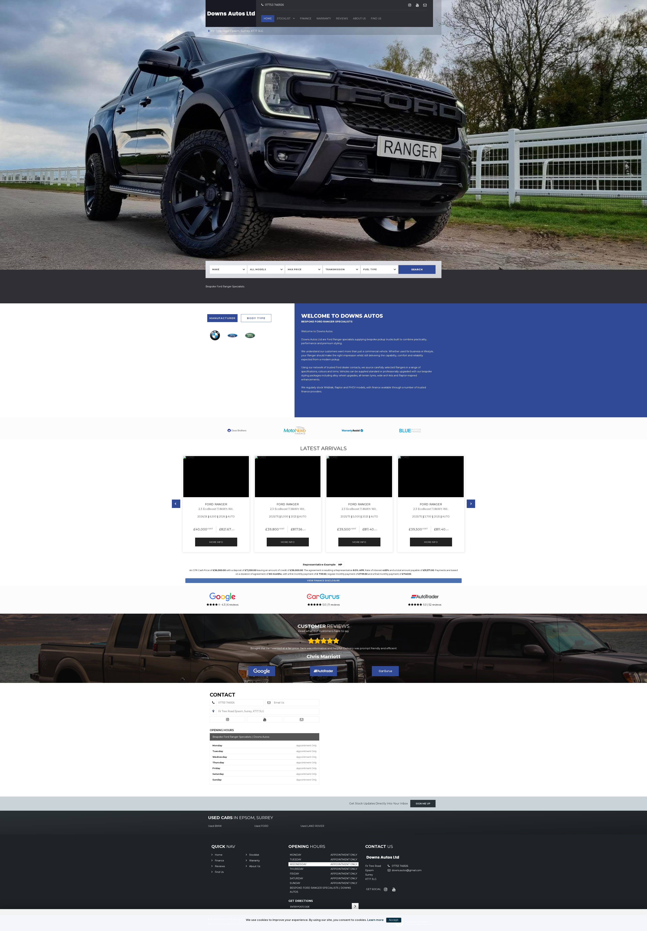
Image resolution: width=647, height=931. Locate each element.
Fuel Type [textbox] (370, 269)
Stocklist (283, 18)
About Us (359, 18)
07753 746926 (274, 4)
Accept (393, 920)
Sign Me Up (423, 803)
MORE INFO (216, 542)
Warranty (323, 18)
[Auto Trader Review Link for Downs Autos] (323, 671)
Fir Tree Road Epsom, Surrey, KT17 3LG (237, 31)
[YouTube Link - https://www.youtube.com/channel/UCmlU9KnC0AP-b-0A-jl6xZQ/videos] (417, 5)
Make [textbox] (215, 269)
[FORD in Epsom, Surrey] (232, 335)
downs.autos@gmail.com (406, 870)
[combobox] (228, 269)
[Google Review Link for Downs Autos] (261, 671)
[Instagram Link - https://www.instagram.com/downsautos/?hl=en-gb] (410, 5)
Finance (305, 18)
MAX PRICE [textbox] (294, 269)
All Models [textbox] (258, 269)
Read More (377, 653)
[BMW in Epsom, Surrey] (215, 335)
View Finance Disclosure (323, 580)
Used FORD (261, 826)
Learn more (375, 920)
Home (268, 18)
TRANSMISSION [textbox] (335, 269)
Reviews (342, 18)
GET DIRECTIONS (300, 901)
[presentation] (176, 504)
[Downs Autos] (382, 859)
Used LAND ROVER (312, 826)
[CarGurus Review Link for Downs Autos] (385, 671)
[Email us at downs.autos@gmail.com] (425, 5)
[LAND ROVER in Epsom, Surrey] (250, 335)
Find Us (376, 18)
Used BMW (215, 826)
